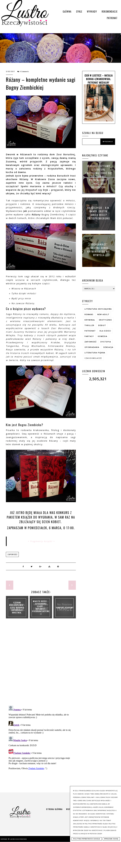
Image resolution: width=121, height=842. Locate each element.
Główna (67, 11)
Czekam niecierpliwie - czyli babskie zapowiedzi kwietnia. (17, 607)
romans (89, 314)
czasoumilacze (93, 358)
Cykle (79, 11)
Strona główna (54, 809)
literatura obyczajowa (98, 309)
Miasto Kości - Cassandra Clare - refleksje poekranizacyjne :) (41, 607)
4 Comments (24, 71)
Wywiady (92, 11)
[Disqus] (40, 665)
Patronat (112, 18)
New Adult (103, 314)
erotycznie (105, 320)
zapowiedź (13, 554)
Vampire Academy (64, 607)
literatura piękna (95, 353)
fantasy (89, 336)
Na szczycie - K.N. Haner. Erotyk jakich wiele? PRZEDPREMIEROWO (98, 213)
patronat (90, 331)
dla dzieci (105, 331)
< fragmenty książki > (41, 541)
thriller (89, 325)
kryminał (90, 320)
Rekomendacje (109, 11)
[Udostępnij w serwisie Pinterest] (58, 566)
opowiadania (92, 347)
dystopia (105, 342)
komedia (102, 336)
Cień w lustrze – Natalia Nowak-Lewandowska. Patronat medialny (99, 79)
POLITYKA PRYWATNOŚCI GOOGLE (86, 839)
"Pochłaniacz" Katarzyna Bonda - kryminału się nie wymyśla (99, 250)
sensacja (108, 347)
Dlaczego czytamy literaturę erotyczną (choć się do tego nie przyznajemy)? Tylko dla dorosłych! (99, 176)
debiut (102, 325)
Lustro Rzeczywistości (18, 839)
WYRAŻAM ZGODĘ (111, 839)
